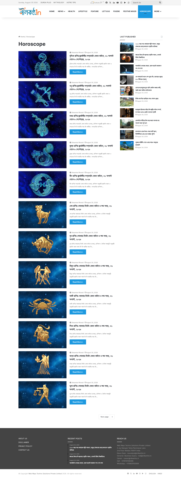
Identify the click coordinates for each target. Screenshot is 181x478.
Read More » (78, 72)
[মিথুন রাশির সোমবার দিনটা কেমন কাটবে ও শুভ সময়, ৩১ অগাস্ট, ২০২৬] (42, 274)
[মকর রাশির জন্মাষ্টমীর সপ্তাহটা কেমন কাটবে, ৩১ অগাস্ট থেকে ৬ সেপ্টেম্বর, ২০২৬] (42, 124)
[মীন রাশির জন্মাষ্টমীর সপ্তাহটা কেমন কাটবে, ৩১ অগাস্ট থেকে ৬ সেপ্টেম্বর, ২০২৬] (42, 184)
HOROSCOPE (145, 11)
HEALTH (71, 11)
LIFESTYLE (82, 11)
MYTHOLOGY (59, 2)
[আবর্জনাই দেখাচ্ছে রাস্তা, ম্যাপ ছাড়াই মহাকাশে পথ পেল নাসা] (127, 69)
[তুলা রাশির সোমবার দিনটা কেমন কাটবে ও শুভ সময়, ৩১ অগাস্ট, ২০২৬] (42, 394)
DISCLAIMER (23, 442)
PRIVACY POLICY (25, 446)
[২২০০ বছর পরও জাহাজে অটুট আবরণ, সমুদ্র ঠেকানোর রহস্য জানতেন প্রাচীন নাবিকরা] (127, 47)
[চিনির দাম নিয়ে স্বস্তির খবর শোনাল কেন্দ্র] (127, 101)
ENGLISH (152, 474)
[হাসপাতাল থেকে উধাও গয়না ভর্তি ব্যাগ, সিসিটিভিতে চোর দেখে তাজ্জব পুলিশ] (127, 134)
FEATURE (95, 11)
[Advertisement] (90, 25)
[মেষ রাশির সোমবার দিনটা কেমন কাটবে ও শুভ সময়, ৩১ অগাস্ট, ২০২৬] (42, 214)
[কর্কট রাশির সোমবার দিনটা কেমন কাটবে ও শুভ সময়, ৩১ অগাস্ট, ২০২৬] (42, 304)
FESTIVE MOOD (129, 11)
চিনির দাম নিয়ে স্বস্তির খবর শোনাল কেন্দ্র (146, 98)
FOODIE (116, 11)
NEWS (60, 11)
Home (22, 37)
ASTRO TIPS (71, 2)
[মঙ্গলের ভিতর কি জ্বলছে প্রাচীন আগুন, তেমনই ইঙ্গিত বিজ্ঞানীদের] (127, 58)
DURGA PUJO (46, 2)
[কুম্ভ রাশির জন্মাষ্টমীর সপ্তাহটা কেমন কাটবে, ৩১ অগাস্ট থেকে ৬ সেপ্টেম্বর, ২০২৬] (42, 154)
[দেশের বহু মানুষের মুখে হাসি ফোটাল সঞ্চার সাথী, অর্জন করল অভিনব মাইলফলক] (127, 91)
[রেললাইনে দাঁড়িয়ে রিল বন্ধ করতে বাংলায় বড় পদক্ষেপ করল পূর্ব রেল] (127, 123)
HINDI (160, 474)
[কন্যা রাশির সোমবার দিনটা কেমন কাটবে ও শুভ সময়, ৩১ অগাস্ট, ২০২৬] (42, 364)
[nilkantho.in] (29, 11)
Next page (105, 417)
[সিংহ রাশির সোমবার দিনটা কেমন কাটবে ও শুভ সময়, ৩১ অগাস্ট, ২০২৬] (42, 334)
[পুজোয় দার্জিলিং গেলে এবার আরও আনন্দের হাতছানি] (127, 145)
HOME (52, 11)
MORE (156, 11)
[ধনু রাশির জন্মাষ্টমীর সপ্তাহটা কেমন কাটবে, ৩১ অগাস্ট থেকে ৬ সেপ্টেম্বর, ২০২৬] (42, 94)
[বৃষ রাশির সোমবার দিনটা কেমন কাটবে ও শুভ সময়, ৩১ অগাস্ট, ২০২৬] (42, 244)
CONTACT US (23, 450)
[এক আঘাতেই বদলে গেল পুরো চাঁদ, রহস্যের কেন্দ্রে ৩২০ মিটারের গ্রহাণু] (127, 80)
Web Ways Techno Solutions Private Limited (45, 474)
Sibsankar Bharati (77, 52)
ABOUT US (22, 439)
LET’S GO (106, 11)
